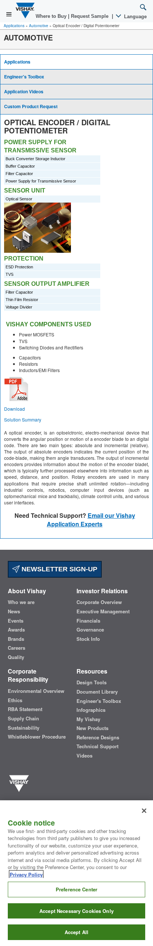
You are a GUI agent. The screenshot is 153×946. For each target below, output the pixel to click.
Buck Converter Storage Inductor (35, 158)
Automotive (38, 25)
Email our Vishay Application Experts (91, 519)
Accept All (76, 932)
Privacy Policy (26, 874)
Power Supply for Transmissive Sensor (41, 181)
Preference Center (76, 889)
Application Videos (23, 91)
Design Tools (91, 682)
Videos (84, 755)
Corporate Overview (99, 602)
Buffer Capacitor (20, 166)
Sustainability (23, 727)
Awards (16, 629)
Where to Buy (52, 16)
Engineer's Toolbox (24, 76)
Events (15, 620)
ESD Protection (19, 267)
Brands (16, 639)
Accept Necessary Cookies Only (76, 910)
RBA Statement (25, 709)
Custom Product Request (31, 106)
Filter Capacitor (19, 173)
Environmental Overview (36, 691)
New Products (92, 728)
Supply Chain (23, 718)
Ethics (15, 700)
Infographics (90, 710)
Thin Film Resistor (22, 299)
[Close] (144, 811)
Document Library (97, 691)
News (14, 611)
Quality (16, 657)
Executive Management (103, 611)
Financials (88, 620)
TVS (9, 274)
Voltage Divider (19, 307)
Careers (16, 648)
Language (135, 16)
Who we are (21, 602)
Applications (14, 25)
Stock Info (88, 639)
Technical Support (97, 746)
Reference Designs (97, 737)
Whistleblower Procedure (37, 736)
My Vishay (88, 719)
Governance (90, 629)
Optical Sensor (19, 199)
